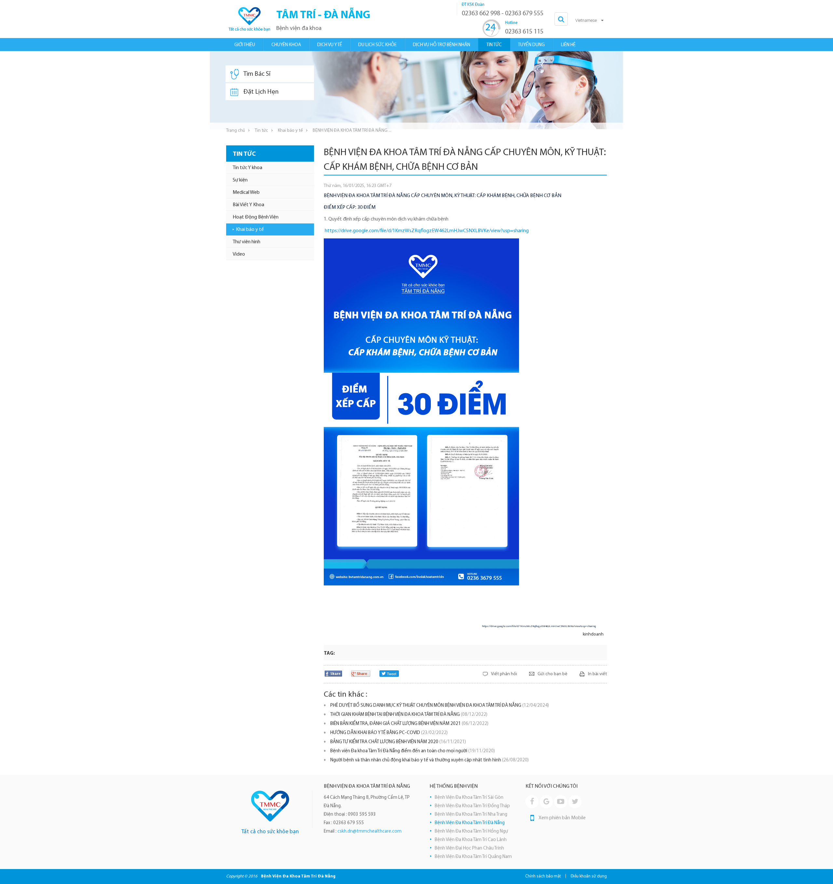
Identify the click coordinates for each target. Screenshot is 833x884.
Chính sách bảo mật (543, 876)
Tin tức (261, 130)
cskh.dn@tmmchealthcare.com (369, 831)
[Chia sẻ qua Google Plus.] (360, 673)
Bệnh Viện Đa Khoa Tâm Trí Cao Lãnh (471, 839)
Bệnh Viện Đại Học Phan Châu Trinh (469, 848)
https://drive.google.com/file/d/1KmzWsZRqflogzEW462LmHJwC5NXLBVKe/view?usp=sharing (427, 231)
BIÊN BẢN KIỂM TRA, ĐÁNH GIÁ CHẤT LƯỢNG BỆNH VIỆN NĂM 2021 (409, 723)
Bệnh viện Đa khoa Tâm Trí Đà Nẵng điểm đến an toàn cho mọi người (412, 751)
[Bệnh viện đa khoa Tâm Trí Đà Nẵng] (249, 19)
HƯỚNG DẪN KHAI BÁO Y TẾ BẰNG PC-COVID (389, 732)
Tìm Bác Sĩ (256, 74)
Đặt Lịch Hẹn (261, 92)
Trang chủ (235, 130)
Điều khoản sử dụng (589, 876)
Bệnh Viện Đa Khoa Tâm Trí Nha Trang (471, 814)
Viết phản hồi (504, 674)
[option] (416, 90)
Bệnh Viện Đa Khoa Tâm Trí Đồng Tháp (472, 806)
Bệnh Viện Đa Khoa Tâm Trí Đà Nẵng (470, 823)
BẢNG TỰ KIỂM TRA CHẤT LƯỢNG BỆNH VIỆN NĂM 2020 (398, 742)
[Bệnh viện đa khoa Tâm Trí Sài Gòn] (270, 806)
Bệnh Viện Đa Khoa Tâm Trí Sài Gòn (469, 797)
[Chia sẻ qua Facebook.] (333, 673)
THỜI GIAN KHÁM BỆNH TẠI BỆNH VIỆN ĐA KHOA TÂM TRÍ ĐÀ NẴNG (408, 714)
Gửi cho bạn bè (552, 674)
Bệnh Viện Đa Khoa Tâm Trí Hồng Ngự (471, 831)
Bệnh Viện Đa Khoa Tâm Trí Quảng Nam (473, 856)
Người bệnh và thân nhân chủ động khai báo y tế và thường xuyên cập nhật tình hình (429, 760)
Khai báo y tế (290, 130)
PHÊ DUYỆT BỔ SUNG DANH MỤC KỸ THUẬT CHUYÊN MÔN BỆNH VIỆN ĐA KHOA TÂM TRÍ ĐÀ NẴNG (439, 705)
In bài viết (597, 674)
